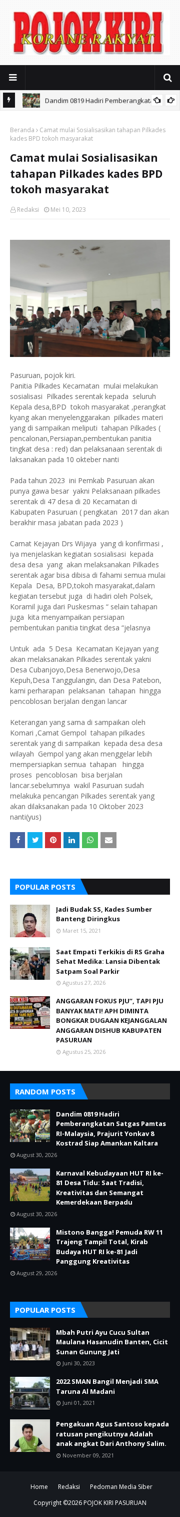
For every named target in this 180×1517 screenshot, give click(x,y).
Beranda (22, 130)
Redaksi (28, 209)
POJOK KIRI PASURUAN (115, 1502)
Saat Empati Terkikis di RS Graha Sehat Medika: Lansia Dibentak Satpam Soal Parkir (110, 961)
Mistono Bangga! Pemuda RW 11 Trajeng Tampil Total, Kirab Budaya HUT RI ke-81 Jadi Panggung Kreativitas (109, 1247)
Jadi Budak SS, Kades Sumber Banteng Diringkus (104, 914)
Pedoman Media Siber (121, 1486)
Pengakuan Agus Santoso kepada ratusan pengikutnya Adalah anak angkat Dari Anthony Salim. (112, 1433)
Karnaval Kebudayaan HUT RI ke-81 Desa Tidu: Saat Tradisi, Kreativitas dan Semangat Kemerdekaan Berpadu (110, 1188)
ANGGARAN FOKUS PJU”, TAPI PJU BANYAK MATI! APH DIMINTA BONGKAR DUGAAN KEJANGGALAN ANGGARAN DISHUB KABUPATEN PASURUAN (111, 1020)
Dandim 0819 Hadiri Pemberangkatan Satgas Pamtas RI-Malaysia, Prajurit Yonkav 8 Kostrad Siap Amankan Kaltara (111, 1128)
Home (39, 1486)
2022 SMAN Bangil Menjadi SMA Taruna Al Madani (107, 1386)
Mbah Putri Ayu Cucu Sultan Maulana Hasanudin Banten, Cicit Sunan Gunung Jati (112, 1342)
